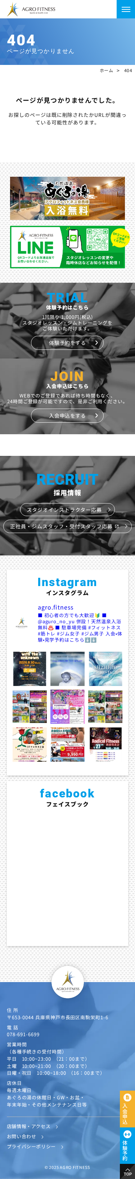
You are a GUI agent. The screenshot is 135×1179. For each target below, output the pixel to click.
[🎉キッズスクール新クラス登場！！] (67, 707)
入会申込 (125, 1113)
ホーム (106, 70)
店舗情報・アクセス (29, 1126)
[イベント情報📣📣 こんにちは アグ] (67, 669)
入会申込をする (67, 415)
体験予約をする (67, 342)
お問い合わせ (21, 1136)
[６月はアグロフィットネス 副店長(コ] (30, 744)
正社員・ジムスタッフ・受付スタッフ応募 (64, 526)
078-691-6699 (23, 1034)
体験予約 (125, 1150)
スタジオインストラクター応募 (64, 509)
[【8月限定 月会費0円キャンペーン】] (30, 707)
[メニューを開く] (126, 9)
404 (128, 70)
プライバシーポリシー (31, 1146)
